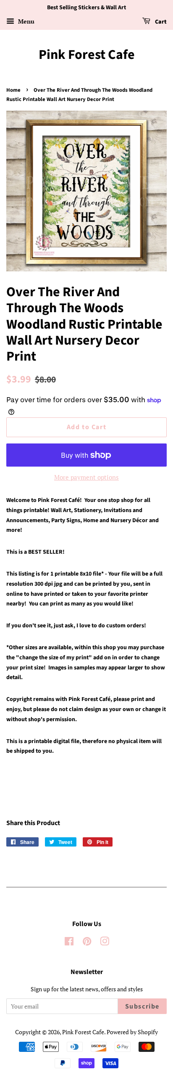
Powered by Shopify (132, 1032)
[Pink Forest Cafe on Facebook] (69, 943)
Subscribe (142, 1006)
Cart (160, 22)
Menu (25, 21)
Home (13, 90)
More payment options (86, 477)
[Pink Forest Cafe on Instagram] (104, 943)
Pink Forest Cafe (87, 55)
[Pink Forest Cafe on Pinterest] (87, 943)
